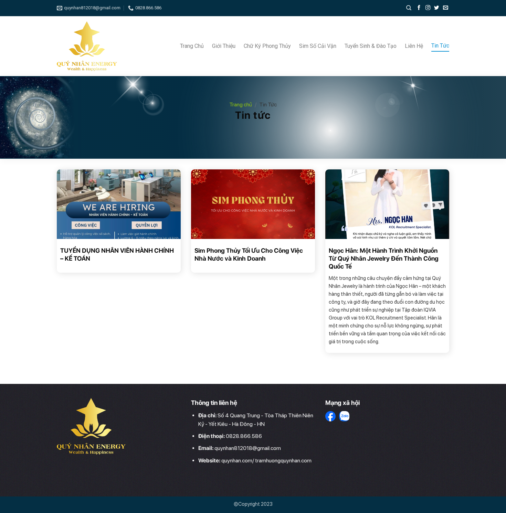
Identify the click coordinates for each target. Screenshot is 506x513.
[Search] (408, 8)
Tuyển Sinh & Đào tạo (371, 46)
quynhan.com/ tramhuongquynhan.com (266, 460)
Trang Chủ (192, 46)
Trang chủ (240, 104)
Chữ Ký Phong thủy (267, 46)
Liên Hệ (414, 46)
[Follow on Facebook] (420, 8)
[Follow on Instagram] (428, 8)
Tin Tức (440, 45)
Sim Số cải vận (317, 46)
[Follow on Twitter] (437, 8)
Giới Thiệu (223, 46)
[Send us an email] (445, 8)
